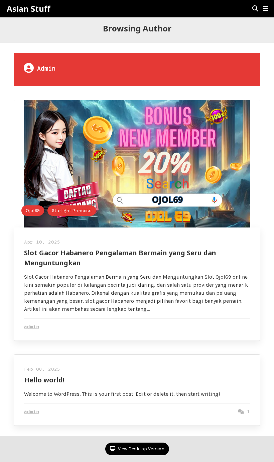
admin (31, 327)
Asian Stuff (28, 9)
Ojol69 (33, 210)
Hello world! (44, 379)
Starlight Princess (72, 210)
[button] (265, 8)
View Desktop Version (140, 449)
